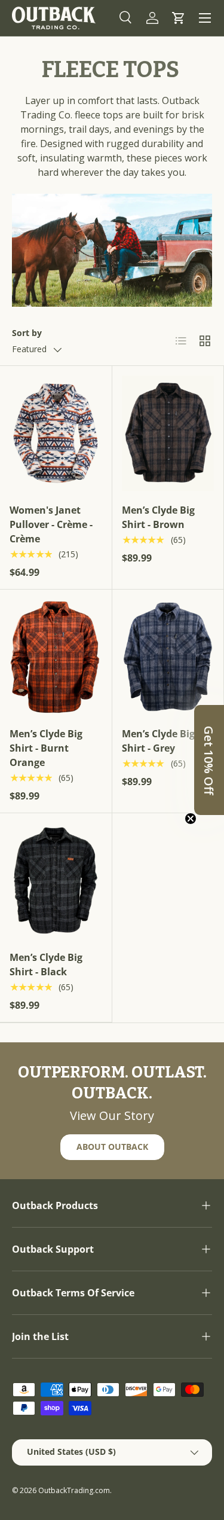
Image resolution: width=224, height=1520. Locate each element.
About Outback (112, 1146)
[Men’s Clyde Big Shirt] (168, 433)
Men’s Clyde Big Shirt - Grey (158, 741)
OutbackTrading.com (74, 1490)
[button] (178, 18)
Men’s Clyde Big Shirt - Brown (158, 517)
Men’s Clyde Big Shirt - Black (46, 964)
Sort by (27, 332)
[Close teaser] (191, 819)
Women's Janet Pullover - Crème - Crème (51, 524)
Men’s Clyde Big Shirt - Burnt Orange (46, 748)
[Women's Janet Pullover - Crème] (56, 433)
